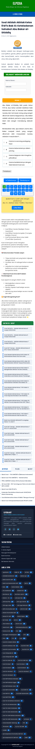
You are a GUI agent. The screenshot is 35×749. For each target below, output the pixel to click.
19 (19, 193)
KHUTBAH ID (7, 594)
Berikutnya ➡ (24, 180)
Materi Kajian (22, 616)
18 (15, 193)
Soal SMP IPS (7, 693)
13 (19, 190)
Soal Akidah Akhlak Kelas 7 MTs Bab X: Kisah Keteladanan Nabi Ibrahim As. (16, 414)
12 (15, 190)
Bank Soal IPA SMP (9, 579)
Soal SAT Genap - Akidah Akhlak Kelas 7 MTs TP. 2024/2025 (17, 427)
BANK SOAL (18, 535)
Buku (5, 587)
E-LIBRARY (8, 535)
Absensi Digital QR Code (8, 558)
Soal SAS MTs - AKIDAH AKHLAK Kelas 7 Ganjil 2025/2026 (16, 342)
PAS (18, 631)
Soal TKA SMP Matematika (11, 719)
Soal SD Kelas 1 (8, 664)
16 (31, 190)
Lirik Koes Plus (8, 601)
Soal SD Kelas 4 (22, 664)
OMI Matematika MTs (23, 627)
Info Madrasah (8, 590)
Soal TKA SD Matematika (11, 704)
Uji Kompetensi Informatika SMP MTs (14, 734)
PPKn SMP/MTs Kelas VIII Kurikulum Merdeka (16, 481)
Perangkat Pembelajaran (8, 553)
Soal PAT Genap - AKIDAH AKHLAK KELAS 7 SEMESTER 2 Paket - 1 (17, 460)
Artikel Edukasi (5, 547)
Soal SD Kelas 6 (23, 667)
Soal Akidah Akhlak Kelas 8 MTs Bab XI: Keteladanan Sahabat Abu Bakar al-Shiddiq (16, 381)
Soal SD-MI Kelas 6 (9, 675)
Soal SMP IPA (26, 690)
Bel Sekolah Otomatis (7, 561)
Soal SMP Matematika (23, 693)
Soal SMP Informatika (10, 690)
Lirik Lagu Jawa (8, 605)
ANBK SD (17, 572)
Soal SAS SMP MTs (24, 660)
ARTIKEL (28, 572)
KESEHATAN (21, 590)
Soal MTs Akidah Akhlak (10, 642)
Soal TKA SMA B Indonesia (11, 708)
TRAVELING (7, 726)
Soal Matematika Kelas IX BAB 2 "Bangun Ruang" (18, 497)
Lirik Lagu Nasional (23, 605)
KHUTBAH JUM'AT (21, 594)
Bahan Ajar (25, 576)
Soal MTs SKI (27, 649)
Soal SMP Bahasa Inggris (11, 682)
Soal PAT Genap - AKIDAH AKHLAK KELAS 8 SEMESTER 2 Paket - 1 (17, 453)
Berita (27, 583)
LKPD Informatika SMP (10, 609)
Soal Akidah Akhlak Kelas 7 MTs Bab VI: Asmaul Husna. (16, 388)
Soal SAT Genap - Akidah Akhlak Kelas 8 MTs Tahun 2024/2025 (17, 349)
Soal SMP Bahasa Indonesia (12, 679)
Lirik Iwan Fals (20, 598)
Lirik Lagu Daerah (22, 601)
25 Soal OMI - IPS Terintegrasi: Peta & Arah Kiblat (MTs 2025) (18, 485)
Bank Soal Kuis (5, 555)
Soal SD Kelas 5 (8, 667)
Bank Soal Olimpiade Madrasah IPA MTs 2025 (17, 501)
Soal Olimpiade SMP (10, 656)
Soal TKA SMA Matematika (11, 712)
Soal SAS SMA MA (8, 660)
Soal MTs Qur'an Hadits (10, 649)
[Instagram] (14, 529)
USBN (27, 737)
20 (23, 193)
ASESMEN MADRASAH (10, 576)
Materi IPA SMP (8, 616)
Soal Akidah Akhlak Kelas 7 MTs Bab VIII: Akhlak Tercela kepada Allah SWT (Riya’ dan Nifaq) (17, 401)
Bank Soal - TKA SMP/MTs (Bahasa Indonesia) (17, 474)
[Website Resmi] (9, 529)
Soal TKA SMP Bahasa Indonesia (13, 715)
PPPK (5, 638)
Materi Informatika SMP (10, 612)
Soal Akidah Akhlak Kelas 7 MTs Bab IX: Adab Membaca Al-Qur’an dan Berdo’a (16, 408)
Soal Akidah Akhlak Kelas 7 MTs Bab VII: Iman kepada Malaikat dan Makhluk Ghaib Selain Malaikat (16, 395)
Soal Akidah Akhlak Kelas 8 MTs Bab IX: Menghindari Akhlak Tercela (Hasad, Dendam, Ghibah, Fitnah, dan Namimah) (17, 368)
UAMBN (6, 730)
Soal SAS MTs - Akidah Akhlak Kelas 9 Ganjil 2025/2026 (16, 336)
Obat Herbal (7, 623)
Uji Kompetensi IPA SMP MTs (12, 737)
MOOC (17, 620)
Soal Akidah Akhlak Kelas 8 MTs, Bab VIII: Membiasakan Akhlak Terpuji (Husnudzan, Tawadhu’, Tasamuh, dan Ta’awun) (17, 362)
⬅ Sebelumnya (11, 180)
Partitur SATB (7, 631)
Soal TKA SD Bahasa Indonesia (12, 701)
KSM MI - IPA (7, 598)
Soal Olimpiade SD (9, 653)
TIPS (25, 723)
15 (27, 190)
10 (8, 190)
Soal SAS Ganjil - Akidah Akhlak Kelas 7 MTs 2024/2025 (16, 440)
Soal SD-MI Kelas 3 (25, 671)
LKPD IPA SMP (25, 609)
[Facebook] (5, 529)
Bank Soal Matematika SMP (12, 583)
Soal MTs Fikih (26, 645)
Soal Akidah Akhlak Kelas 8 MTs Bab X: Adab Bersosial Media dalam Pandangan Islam (17, 375)
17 (12, 193)
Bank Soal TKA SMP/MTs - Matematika (15, 478)
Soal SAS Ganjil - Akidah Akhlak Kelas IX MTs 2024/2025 (16, 434)
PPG (26, 634)
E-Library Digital (6, 550)
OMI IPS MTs (7, 627)
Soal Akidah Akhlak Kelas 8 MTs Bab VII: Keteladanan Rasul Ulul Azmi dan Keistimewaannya (16, 355)
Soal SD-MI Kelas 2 (9, 671)
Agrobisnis (7, 572)
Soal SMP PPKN (8, 697)
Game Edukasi (16, 587)
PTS (14, 638)
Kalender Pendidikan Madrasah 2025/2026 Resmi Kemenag (16, 493)
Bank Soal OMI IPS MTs (9, 489)
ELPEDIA (17, 3)
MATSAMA (6, 620)
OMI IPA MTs (20, 623)
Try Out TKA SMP (20, 726)
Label (18, 469)
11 (12, 190)
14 (23, 190)
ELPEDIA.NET (16, 744)
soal (22, 638)
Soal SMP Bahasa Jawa (10, 686)
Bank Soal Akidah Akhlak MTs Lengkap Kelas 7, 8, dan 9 (16, 421)
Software (27, 719)
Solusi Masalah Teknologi (11, 723)
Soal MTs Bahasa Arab (10, 645)
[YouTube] (18, 529)
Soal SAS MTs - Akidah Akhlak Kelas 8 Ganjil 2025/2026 (16, 329)
